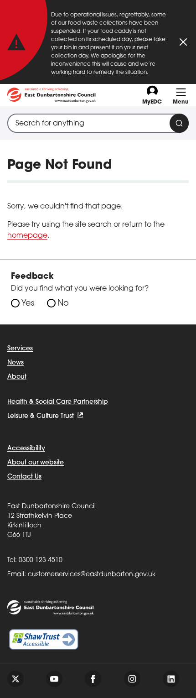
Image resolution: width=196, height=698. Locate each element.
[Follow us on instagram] (132, 679)
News (15, 362)
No (63, 304)
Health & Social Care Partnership (57, 402)
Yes (27, 304)
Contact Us (24, 477)
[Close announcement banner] (183, 41)
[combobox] (98, 123)
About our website (35, 462)
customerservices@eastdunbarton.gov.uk (91, 574)
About (16, 377)
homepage (27, 236)
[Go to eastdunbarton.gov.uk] (51, 95)
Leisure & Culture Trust (40, 416)
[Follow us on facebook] (93, 679)
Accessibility (26, 448)
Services (20, 348)
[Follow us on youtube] (54, 679)
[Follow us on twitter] (15, 679)
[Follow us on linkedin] (171, 679)
